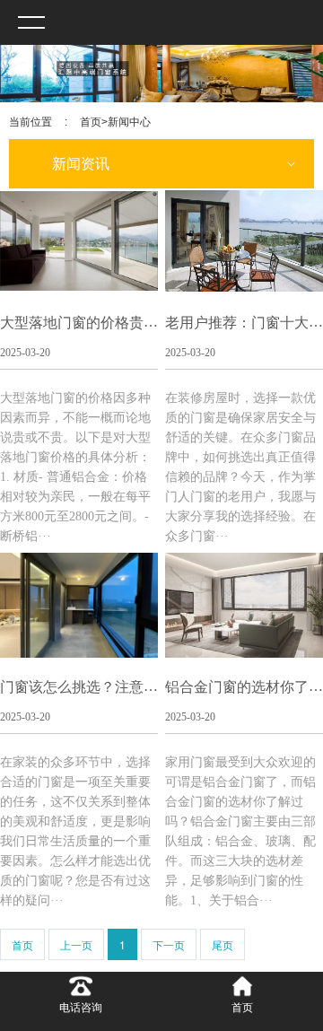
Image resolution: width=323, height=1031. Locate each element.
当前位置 (30, 122)
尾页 (222, 944)
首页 (90, 122)
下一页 (169, 944)
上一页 (76, 944)
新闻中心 (129, 122)
